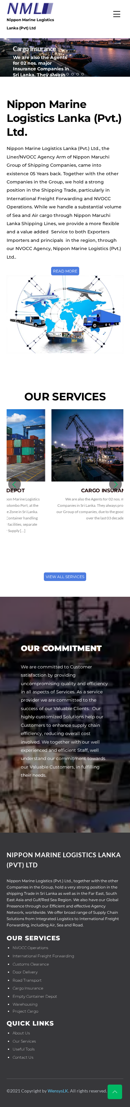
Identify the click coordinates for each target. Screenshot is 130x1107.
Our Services (24, 1041)
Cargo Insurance (62, 491)
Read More (65, 271)
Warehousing (25, 1004)
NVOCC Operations (30, 947)
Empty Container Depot (35, 996)
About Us (21, 1033)
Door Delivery (25, 972)
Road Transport (27, 980)
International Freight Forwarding (43, 956)
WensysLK (58, 1090)
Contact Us (23, 1057)
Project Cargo (25, 1011)
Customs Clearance (31, 964)
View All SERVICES (65, 576)
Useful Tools (24, 1049)
